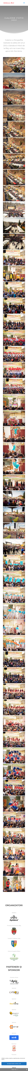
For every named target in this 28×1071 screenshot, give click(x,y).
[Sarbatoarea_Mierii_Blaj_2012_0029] (14, 522)
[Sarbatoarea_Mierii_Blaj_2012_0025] (14, 457)
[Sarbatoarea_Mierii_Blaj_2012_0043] (14, 747)
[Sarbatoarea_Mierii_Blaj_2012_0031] (14, 554)
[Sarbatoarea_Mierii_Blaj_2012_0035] (14, 618)
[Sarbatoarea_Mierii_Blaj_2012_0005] (14, 136)
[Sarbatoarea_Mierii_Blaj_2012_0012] (14, 249)
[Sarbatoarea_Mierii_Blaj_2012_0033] (14, 586)
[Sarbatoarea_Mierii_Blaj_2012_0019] (14, 361)
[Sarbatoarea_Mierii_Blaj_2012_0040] (14, 698)
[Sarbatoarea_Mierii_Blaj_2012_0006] (14, 152)
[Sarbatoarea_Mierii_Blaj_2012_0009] (14, 200)
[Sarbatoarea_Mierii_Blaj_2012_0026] (14, 474)
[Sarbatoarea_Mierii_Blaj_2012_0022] (14, 409)
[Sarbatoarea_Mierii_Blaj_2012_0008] (14, 184)
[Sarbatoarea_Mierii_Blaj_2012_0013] (14, 265)
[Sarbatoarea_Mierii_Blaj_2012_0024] (14, 441)
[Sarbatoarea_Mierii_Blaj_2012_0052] (14, 891)
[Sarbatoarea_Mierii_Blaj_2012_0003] (14, 104)
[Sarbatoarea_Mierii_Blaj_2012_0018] (14, 345)
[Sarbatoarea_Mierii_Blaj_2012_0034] (14, 602)
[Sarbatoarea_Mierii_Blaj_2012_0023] (14, 425)
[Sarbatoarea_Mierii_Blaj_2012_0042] (14, 731)
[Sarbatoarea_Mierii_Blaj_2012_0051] (14, 875)
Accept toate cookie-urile (14, 1063)
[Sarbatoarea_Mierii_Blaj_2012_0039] (14, 682)
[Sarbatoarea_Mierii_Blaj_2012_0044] (14, 763)
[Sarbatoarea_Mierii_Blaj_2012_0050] (14, 859)
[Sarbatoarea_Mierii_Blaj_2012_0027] (14, 490)
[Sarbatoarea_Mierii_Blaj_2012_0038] (14, 666)
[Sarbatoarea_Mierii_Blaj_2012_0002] (14, 88)
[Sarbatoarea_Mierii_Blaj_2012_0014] (14, 281)
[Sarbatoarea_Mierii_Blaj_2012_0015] (14, 297)
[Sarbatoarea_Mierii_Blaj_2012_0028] (14, 506)
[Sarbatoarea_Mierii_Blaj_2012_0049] (14, 843)
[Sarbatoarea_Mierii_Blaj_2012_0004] (14, 120)
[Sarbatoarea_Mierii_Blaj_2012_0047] (14, 811)
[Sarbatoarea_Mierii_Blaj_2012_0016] (14, 313)
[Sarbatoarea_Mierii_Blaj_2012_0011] (14, 233)
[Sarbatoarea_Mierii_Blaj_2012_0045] (14, 779)
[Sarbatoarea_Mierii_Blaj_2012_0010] (14, 217)
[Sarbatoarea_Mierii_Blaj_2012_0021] (14, 393)
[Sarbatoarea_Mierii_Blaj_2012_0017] (14, 329)
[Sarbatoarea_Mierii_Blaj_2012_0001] (14, 72)
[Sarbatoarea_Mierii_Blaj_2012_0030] (14, 538)
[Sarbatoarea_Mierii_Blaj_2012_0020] (14, 377)
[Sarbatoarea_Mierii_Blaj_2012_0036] (14, 634)
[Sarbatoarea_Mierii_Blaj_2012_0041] (14, 714)
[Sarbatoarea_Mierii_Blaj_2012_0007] (14, 168)
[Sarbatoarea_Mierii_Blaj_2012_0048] (14, 827)
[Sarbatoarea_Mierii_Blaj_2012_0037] (14, 650)
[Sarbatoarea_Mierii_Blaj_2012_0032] (14, 570)
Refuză (14, 1067)
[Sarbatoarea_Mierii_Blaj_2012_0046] (14, 795)
